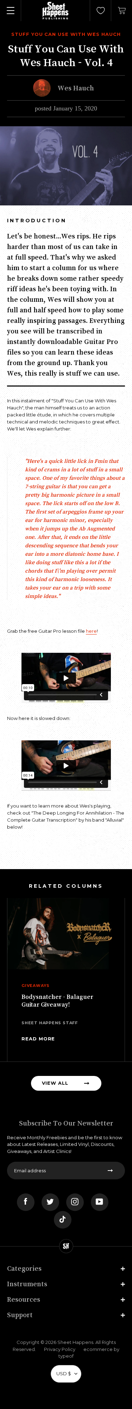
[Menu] (10, 10)
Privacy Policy (59, 1349)
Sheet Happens (75, 1342)
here (91, 631)
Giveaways (35, 985)
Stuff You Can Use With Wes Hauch (66, 34)
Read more (38, 1038)
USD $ (63, 1373)
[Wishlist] (101, 10)
